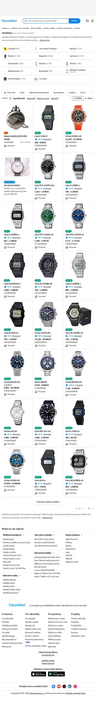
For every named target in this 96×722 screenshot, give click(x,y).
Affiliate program (54, 639)
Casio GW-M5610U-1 (12, 283)
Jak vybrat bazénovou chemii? (45, 546)
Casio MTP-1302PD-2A (74, 234)
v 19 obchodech (41, 145)
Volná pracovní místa (10, 629)
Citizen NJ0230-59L (12, 382)
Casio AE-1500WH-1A (74, 333)
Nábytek (69, 559)
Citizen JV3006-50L (12, 480)
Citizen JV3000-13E (73, 136)
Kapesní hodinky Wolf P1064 (15, 136)
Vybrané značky (10, 575)
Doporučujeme (73, 535)
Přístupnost (6, 646)
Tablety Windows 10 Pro (12, 555)
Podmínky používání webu (75, 693)
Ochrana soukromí (32, 636)
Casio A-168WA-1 (72, 185)
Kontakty (5, 622)
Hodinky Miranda (9, 580)
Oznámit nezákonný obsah (12, 643)
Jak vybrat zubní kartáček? (44, 542)
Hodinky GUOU (8, 586)
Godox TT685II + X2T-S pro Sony (46, 577)
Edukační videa (54, 643)
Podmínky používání (9, 625)
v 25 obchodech (41, 293)
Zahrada (69, 555)
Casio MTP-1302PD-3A (44, 234)
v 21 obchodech (41, 194)
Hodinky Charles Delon (11, 589)
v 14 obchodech (10, 390)
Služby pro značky (55, 632)
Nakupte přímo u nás (33, 629)
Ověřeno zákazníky (78, 618)
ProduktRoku (76, 625)
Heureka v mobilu (31, 622)
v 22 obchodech (71, 194)
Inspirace (74, 632)
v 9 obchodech (71, 440)
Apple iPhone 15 (72, 539)
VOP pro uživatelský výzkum (36, 646)
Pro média (6, 632)
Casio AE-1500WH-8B (43, 283)
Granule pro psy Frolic (11, 565)
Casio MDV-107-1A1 (43, 431)
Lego (68, 552)
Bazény (69, 546)
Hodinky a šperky (49, 28)
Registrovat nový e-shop (57, 622)
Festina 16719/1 (10, 431)
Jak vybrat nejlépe (43, 535)
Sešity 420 (7, 562)
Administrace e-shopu (56, 618)
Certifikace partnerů (79, 629)
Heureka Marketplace (56, 629)
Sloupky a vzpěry (9, 552)
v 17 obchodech (41, 243)
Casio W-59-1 (40, 480)
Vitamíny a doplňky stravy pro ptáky (16, 542)
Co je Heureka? (8, 618)
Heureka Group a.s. (37, 693)
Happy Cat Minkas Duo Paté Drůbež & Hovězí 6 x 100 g (48, 573)
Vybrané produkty (43, 553)
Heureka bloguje (8, 636)
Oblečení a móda (72, 562)
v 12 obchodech (71, 391)
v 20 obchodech (10, 243)
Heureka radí (30, 625)
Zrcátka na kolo (9, 546)
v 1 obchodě (8, 142)
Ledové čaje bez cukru (11, 559)
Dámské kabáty (9, 549)
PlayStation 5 (71, 549)
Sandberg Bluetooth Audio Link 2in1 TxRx (48, 557)
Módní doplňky (36, 28)
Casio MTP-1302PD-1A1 (44, 185)
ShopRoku (75, 622)
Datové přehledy (54, 636)
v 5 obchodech (71, 142)
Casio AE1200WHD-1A (74, 480)
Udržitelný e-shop (78, 636)
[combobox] (45, 20)
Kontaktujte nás (48, 655)
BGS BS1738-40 (40, 567)
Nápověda (52, 646)
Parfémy (69, 542)
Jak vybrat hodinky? (12, 185)
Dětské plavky (8, 539)
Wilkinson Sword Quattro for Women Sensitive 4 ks (48, 564)
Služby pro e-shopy (55, 625)
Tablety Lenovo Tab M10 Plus (14, 568)
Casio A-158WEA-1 (11, 234)
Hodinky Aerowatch (10, 593)
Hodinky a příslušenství (64, 28)
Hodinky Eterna (9, 583)
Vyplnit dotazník (48, 663)
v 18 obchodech (41, 342)
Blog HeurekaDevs (9, 639)
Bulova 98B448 (41, 382)
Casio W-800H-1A (11, 333)
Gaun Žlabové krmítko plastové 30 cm (48, 560)
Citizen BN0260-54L (73, 382)
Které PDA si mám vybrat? (44, 539)
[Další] (93, 508)
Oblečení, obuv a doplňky (20, 28)
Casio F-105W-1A (72, 431)
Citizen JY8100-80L (43, 333)
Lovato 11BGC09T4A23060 (44, 570)
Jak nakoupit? (30, 618)
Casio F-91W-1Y (41, 136)
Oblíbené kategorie (12, 535)
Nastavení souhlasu (32, 632)
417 (89, 508)
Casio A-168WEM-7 (73, 283)
